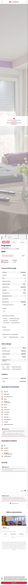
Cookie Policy (15, 579)
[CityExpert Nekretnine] (14, 2)
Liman (2, 247)
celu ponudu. (14, 124)
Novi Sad (7, 247)
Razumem (14, 582)
